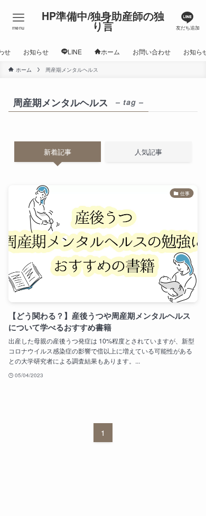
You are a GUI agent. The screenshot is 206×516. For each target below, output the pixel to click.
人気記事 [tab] (148, 152)
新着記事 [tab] (57, 152)
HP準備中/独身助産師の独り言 (103, 21)
